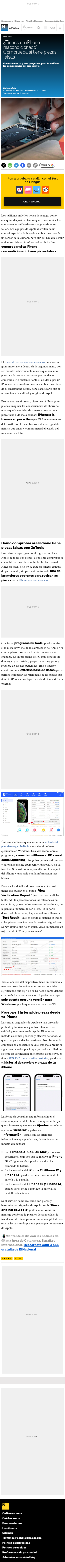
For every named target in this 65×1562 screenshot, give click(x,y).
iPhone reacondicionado (33, 580)
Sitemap (7, 1533)
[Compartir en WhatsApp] (10, 165)
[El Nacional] (32, 1506)
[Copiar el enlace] (35, 165)
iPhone (18, 1258)
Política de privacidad (16, 1543)
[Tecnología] (4, 27)
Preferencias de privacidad (19, 1552)
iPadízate (7, 1258)
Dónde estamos (12, 1523)
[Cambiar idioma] (52, 27)
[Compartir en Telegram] (16, 165)
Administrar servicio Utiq (18, 1557)
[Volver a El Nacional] (28, 27)
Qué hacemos (11, 1518)
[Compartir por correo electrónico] (29, 165)
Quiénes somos (12, 1513)
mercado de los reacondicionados (25, 362)
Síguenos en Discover (12, 21)
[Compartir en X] (3, 165)
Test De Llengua (34, 21)
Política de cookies (14, 1547)
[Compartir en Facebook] (22, 165)
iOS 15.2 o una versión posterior (28, 1058)
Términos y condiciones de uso (22, 1538)
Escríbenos (9, 1528)
